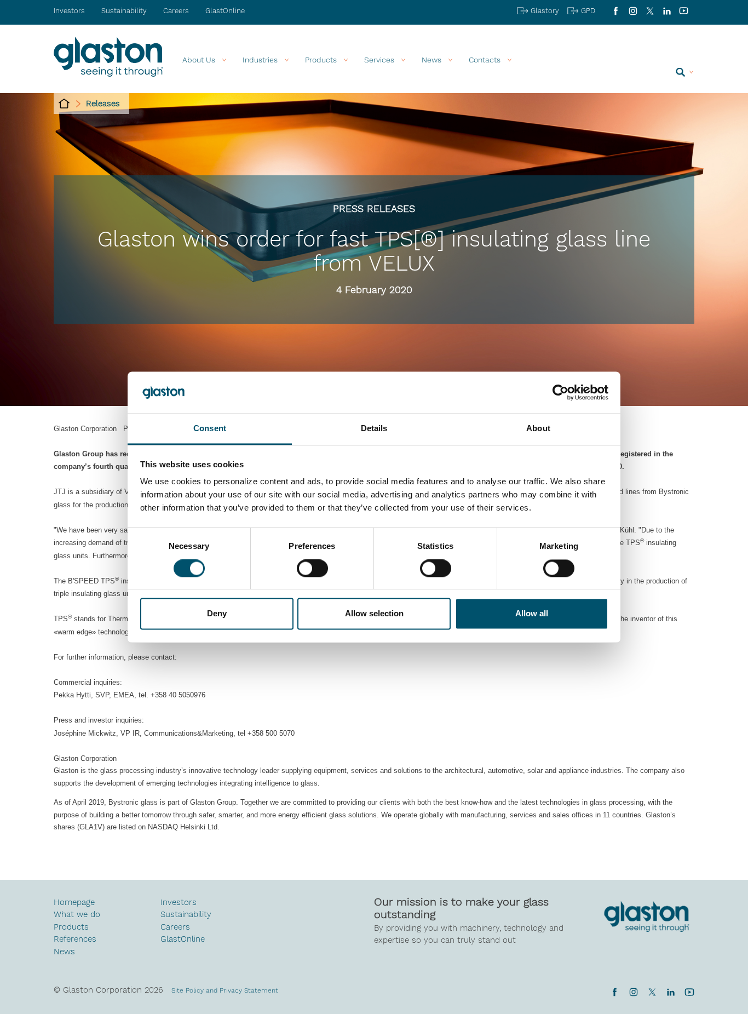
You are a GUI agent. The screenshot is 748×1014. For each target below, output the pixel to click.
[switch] (312, 569)
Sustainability (124, 11)
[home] (64, 103)
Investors (69, 11)
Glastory (545, 11)
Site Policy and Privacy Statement (224, 990)
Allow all (531, 613)
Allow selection (374, 613)
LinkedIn (666, 10)
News (64, 951)
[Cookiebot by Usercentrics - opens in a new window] (560, 392)
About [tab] (538, 428)
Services (379, 59)
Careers (176, 11)
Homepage (74, 902)
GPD (588, 11)
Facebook (616, 10)
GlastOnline (225, 11)
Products (321, 59)
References (75, 939)
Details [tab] (374, 428)
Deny (217, 613)
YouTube (683, 10)
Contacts (484, 59)
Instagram (633, 10)
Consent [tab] (209, 428)
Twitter (652, 992)
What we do (77, 914)
